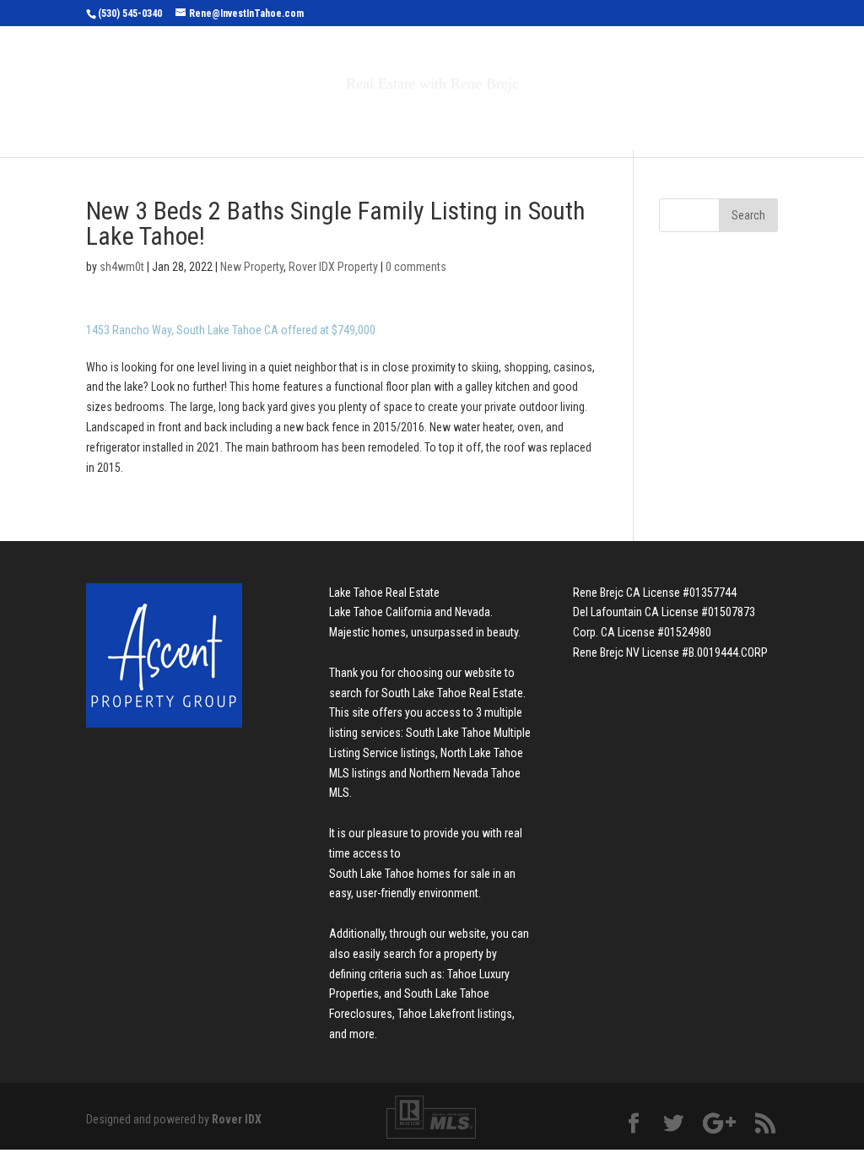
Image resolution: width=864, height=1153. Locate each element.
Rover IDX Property (333, 266)
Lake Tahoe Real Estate (384, 592)
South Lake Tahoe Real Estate (452, 693)
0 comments (416, 266)
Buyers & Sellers (441, 119)
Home (177, 119)
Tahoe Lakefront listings (454, 1013)
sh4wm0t (122, 266)
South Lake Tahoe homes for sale (409, 873)
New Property (252, 266)
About (557, 119)
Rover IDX (237, 1119)
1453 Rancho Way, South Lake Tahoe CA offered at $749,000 (230, 330)
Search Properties (282, 119)
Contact (642, 119)
